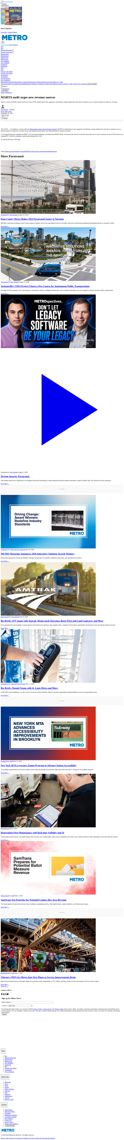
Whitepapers (45, 82)
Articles (18, 2)
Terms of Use (14, 1138)
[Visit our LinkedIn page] (4, 994)
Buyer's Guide (58, 82)
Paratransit (4, 64)
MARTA (28, 151)
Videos (16, 82)
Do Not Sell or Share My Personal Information (40, 1138)
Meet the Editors (13, 84)
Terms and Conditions (80, 84)
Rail (2, 68)
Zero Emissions (5, 78)
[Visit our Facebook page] (2, 994)
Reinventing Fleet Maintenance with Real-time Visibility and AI (32, 832)
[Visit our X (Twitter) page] (6, 994)
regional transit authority (38, 151)
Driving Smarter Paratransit (15, 476)
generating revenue (19, 151)
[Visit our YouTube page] (8, 994)
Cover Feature (8, 2)
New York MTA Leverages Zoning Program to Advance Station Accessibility (38, 765)
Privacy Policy (69, 84)
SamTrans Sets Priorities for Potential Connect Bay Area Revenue (33, 900)
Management (5, 54)
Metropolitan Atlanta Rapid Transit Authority (43, 129)
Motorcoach (4, 57)
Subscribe (4, 32)
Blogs (12, 82)
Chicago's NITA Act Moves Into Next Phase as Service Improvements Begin (38, 977)
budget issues (9, 151)
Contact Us (61, 84)
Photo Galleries (23, 82)
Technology (4, 75)
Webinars (39, 82)
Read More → (5, 226)
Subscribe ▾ (5, 5)
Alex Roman (13, 215)
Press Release (53, 84)
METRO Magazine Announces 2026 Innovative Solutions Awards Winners (37, 553)
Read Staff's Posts (6, 111)
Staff (11, 761)
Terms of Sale (22, 1138)
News (14, 2)
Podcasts (30, 82)
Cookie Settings (92, 84)
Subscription (4, 84)
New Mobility (5, 61)
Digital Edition (12, 32)
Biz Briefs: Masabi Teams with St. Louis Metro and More (29, 688)
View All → (4, 986)
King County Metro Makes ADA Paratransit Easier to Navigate (32, 219)
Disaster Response (6, 50)
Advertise (21, 84)
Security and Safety (7, 71)
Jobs (34, 82)
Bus (2, 46)
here (18, 139)
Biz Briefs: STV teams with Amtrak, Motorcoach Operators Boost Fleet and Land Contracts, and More (52, 621)
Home (3, 92)
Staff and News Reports (18, 549)
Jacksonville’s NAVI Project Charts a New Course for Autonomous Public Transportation (45, 286)
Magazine (4, 82)
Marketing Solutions (30, 84)
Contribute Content (43, 84)
